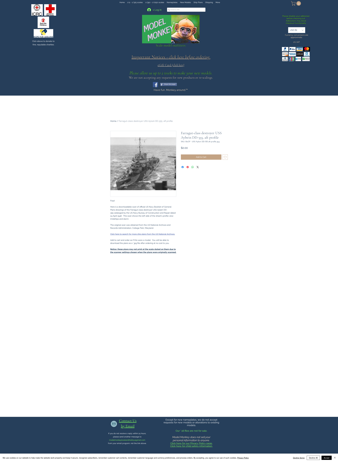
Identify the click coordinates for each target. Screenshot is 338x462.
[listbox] (296, 30)
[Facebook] (155, 84)
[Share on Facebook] (182, 167)
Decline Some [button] (299, 457)
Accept (326, 457)
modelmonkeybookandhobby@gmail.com (127, 440)
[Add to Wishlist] (225, 157)
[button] (296, 3)
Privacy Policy (243, 457)
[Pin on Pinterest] (187, 167)
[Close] (334, 458)
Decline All (313, 457)
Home (113, 121)
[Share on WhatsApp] (192, 167)
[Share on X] (197, 167)
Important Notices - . (171, 57)
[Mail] (114, 424)
